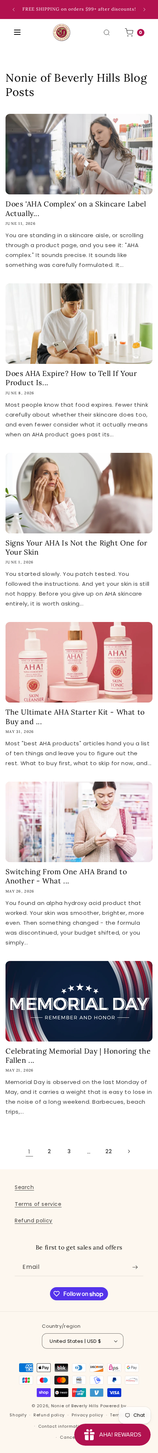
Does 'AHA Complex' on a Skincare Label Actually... (76, 208)
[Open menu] (17, 33)
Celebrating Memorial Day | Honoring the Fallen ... (78, 1055)
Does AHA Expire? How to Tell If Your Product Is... (71, 378)
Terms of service (38, 1204)
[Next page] (129, 1151)
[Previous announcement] (14, 9)
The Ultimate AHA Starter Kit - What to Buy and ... (75, 716)
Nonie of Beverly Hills (75, 1406)
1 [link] (29, 1151)
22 (108, 1151)
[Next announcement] (144, 9)
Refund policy (34, 1220)
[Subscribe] (135, 1267)
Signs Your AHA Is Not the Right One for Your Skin (76, 547)
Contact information (61, 1426)
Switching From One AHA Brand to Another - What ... (66, 876)
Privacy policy (87, 1415)
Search (24, 1187)
